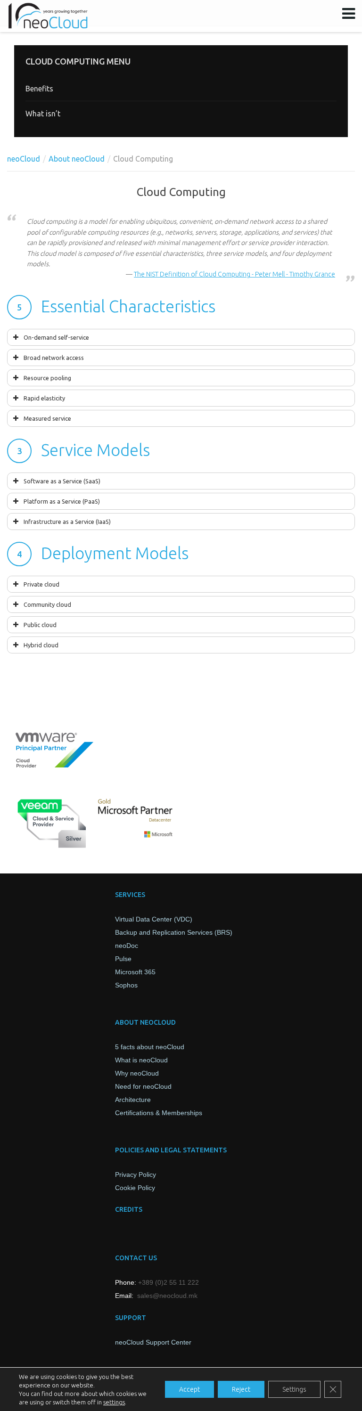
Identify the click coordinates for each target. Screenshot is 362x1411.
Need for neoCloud (143, 1086)
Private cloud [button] (41, 584)
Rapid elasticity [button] (44, 398)
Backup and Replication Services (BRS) (173, 932)
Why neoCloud (137, 1073)
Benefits (39, 88)
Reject (241, 1389)
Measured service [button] (47, 418)
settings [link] (114, 1402)
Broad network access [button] (54, 357)
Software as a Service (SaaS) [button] (62, 481)
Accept (189, 1389)
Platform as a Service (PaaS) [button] (62, 501)
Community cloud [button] (47, 604)
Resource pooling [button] (47, 378)
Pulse (123, 958)
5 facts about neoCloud (149, 1047)
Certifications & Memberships (158, 1113)
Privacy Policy (135, 1174)
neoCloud (23, 159)
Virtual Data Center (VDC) (153, 919)
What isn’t (42, 113)
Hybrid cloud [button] (41, 645)
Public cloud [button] (40, 624)
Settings (294, 1389)
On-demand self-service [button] (56, 337)
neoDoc (126, 945)
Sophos (126, 985)
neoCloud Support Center (153, 1342)
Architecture (133, 1099)
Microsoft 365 (135, 972)
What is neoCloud (141, 1060)
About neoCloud (77, 159)
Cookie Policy (135, 1187)
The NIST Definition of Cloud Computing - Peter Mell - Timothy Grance (234, 274)
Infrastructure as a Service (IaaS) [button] (67, 521)
